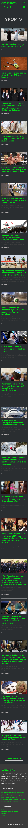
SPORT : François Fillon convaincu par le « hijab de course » (13, 349)
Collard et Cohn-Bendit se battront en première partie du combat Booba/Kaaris (13, 169)
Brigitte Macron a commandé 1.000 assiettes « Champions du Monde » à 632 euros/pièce (13, 699)
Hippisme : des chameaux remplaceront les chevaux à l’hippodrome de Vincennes (13, 273)
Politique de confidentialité (8, 810)
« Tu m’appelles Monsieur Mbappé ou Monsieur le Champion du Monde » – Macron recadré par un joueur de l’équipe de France (13, 580)
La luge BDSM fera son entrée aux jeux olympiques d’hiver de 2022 (13, 737)
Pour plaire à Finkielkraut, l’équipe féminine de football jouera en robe (14, 139)
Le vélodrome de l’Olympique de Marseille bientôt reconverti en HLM (12, 422)
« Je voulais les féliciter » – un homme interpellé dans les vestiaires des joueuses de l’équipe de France (13, 107)
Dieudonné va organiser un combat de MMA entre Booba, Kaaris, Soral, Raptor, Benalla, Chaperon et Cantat (13, 538)
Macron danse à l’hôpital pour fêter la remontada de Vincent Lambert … (13, 200)
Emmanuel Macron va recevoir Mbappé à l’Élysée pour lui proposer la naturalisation (13, 619)
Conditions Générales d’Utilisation (9, 812)
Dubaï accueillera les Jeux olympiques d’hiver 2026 (13, 45)
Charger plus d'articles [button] (14, 758)
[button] (20, 2)
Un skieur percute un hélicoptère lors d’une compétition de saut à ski (12, 237)
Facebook (3, 813)
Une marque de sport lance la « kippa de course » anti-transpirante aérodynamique (13, 387)
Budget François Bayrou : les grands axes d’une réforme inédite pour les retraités (13, 800)
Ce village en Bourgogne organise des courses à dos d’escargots (13, 793)
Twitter (3, 815)
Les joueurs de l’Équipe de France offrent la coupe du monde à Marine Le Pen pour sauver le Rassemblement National (13, 659)
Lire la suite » (5, 50)
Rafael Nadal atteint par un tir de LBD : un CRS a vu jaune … (13, 75)
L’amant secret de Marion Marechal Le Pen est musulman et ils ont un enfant (13, 797)
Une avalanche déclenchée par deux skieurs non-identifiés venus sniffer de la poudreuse (13, 461)
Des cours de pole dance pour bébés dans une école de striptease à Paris (13, 499)
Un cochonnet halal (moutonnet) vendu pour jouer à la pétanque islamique (12, 311)
